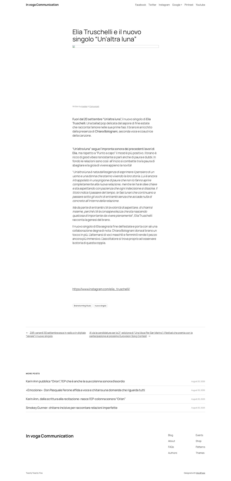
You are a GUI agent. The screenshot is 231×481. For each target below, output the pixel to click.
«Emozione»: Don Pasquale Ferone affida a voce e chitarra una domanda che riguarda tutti (85, 390)
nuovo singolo (100, 305)
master (84, 106)
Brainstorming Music (82, 305)
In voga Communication (42, 5)
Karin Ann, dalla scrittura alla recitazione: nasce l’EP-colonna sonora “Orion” (76, 399)
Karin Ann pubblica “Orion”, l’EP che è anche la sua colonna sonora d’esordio (75, 381)
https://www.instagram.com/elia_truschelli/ (101, 289)
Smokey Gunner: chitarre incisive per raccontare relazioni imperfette (71, 407)
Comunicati (94, 106)
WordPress (200, 473)
